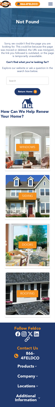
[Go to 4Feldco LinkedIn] (37, 333)
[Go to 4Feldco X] (30, 333)
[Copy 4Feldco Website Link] (27, 339)
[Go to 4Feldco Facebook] (18, 333)
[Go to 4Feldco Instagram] (24, 333)
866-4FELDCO (30, 356)
